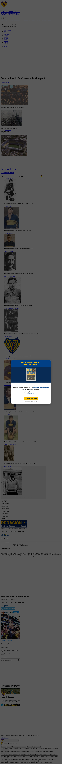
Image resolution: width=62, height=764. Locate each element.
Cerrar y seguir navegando (31, 401)
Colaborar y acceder (31, 398)
